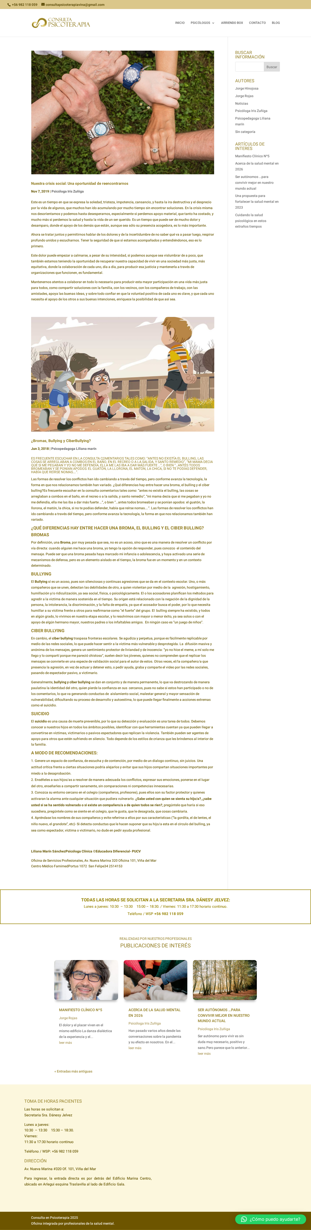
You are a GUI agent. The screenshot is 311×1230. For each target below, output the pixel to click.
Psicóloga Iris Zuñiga (68, 191)
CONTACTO (257, 23)
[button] (270, 1219)
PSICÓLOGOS (200, 23)
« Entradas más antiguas (73, 1071)
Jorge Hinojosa (247, 88)
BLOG (276, 23)
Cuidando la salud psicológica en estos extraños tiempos (250, 221)
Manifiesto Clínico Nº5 (252, 156)
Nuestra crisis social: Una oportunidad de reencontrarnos (79, 183)
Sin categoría (245, 131)
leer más (65, 1042)
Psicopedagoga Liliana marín (73, 448)
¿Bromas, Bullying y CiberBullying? (61, 441)
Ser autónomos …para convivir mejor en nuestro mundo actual (254, 182)
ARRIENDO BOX (232, 23)
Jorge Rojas (244, 96)
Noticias (241, 103)
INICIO (180, 23)
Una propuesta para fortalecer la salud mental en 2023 (257, 201)
